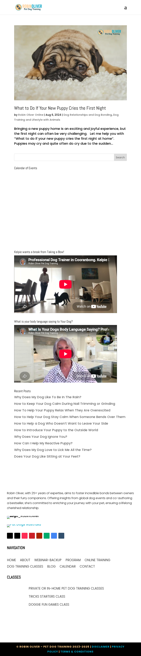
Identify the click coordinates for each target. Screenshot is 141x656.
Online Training (97, 560)
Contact (87, 567)
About (25, 560)
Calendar (68, 567)
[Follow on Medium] (47, 536)
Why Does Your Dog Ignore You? (40, 436)
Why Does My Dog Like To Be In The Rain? (47, 397)
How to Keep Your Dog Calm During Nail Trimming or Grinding (64, 403)
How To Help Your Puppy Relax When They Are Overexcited (62, 410)
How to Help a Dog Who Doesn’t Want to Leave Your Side (61, 423)
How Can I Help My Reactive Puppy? (43, 443)
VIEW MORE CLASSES (25, 615)
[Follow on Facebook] (10, 536)
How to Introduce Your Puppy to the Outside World (56, 430)
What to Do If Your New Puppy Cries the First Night (60, 108)
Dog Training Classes (25, 567)
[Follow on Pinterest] (32, 536)
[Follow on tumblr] (61, 536)
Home (11, 560)
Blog (51, 567)
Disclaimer (100, 646)
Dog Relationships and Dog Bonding (88, 115)
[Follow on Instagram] (17, 536)
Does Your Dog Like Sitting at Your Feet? (47, 456)
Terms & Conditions (76, 651)
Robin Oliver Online (30, 115)
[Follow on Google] (54, 536)
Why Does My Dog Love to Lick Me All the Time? (53, 449)
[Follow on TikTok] (25, 536)
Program (73, 560)
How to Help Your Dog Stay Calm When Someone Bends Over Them (69, 417)
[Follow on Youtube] (39, 536)
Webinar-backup (48, 560)
